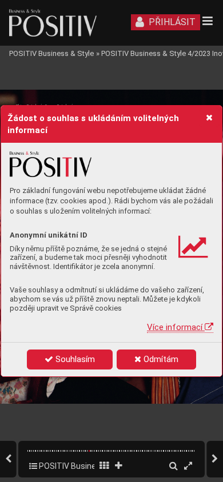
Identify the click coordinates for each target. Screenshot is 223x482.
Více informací (176, 327)
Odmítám (159, 359)
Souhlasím (74, 359)
